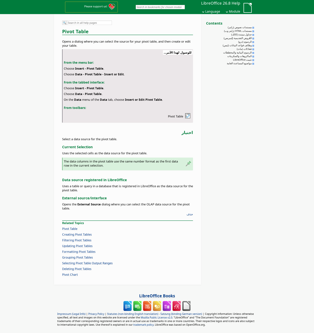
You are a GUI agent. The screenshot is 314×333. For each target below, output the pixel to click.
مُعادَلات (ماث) (244, 48)
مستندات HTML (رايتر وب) (238, 30)
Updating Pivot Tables (77, 246)
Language (212, 11)
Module (234, 11)
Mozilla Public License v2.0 (156, 317)
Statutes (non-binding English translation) (132, 314)
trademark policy (143, 324)
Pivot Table (69, 229)
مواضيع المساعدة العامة (239, 63)
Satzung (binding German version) (181, 314)
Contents (214, 23)
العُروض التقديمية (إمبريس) (238, 38)
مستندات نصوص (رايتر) (240, 27)
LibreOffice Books (157, 295)
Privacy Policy (96, 314)
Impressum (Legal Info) (71, 314)
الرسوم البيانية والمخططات (237, 52)
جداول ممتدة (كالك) (241, 34)
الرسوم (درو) (245, 41)
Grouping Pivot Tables (77, 257)
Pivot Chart (70, 274)
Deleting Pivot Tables (76, 269)
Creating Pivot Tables (77, 234)
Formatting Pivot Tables (79, 251)
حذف (190, 214)
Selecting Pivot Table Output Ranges (87, 263)
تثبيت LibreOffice (242, 59)
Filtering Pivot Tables (76, 240)
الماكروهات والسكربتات (239, 56)
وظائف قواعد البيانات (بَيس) (237, 45)
